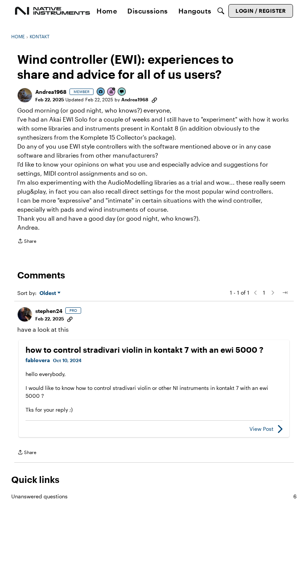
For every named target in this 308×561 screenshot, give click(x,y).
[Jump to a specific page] (285, 293)
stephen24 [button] (48, 311)
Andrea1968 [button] (50, 92)
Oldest (48, 293)
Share (26, 241)
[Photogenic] (101, 92)
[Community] (52, 11)
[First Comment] (122, 92)
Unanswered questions (154, 496)
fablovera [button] (38, 360)
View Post (261, 429)
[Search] (221, 11)
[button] (24, 95)
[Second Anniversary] (111, 92)
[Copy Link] (154, 99)
